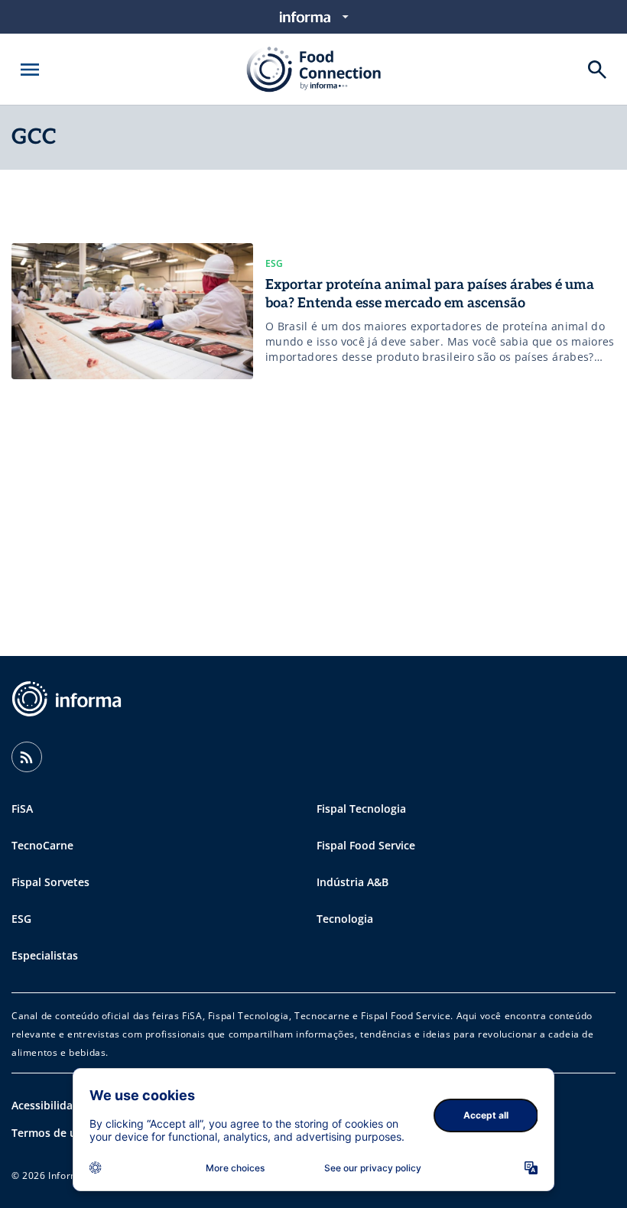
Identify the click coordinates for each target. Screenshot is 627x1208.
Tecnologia (345, 918)
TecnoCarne (42, 845)
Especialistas (44, 955)
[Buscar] (597, 69)
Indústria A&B (352, 882)
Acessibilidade (48, 1105)
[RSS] (26, 757)
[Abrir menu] (29, 69)
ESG (21, 918)
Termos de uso (50, 1132)
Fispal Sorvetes (50, 882)
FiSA (22, 808)
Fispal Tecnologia (361, 808)
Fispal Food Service (366, 845)
